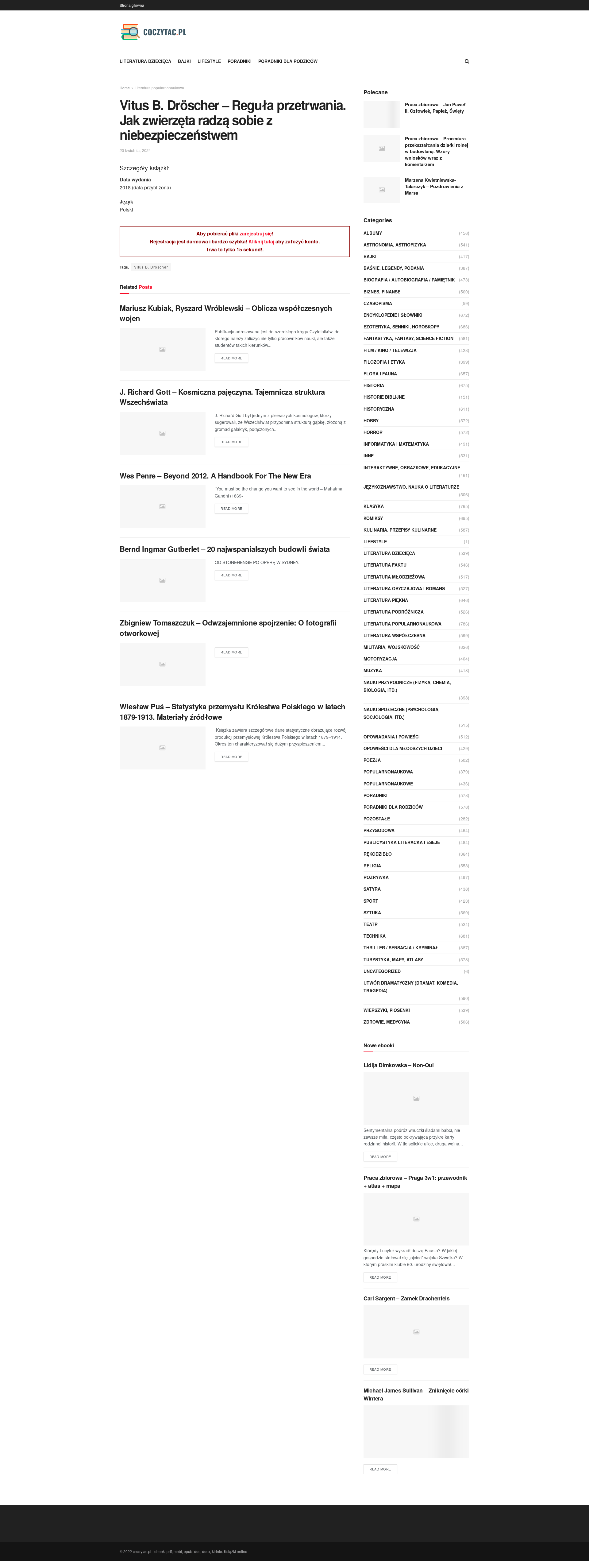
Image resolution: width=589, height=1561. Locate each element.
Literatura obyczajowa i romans (404, 588)
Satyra (372, 889)
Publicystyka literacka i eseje (402, 842)
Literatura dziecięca (145, 61)
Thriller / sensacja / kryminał (401, 947)
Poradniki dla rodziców (288, 61)
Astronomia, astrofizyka (395, 245)
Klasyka (374, 506)
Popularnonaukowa (388, 772)
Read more (231, 357)
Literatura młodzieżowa (394, 577)
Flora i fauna (380, 373)
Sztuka (372, 912)
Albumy (373, 233)
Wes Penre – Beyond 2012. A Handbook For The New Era (215, 475)
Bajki (184, 61)
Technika (375, 936)
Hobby (371, 420)
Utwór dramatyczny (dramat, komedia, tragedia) (411, 987)
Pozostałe (377, 818)
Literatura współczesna (394, 635)
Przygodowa (379, 830)
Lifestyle (209, 61)
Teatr (371, 924)
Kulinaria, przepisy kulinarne (400, 530)
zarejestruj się (256, 233)
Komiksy (373, 518)
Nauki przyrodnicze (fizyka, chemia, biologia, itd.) (407, 686)
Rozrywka (376, 877)
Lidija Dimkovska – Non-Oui (399, 1065)
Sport (371, 901)
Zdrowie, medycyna (387, 1022)
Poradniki (240, 61)
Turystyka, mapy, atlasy (393, 959)
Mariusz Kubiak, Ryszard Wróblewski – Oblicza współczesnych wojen (226, 313)
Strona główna (132, 5)
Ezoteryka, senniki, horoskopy (401, 326)
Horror (373, 432)
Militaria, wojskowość (392, 647)
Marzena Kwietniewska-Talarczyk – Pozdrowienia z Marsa (434, 186)
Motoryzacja (380, 659)
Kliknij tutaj (261, 241)
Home (125, 87)
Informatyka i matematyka (396, 444)
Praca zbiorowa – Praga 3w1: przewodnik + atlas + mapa (415, 1181)
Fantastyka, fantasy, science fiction (408, 338)
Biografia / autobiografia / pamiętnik (409, 280)
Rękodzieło (378, 854)
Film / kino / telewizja (390, 350)
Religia (372, 865)
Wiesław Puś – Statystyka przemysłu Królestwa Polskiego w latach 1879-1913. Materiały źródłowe (232, 711)
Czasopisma (378, 303)
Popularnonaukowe (388, 783)
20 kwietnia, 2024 (135, 150)
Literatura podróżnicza (394, 612)
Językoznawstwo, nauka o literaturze (411, 487)
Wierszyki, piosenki (387, 1010)
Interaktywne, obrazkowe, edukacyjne (412, 467)
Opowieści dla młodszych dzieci (403, 748)
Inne (369, 455)
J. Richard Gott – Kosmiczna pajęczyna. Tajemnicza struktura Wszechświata (222, 396)
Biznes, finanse (382, 292)
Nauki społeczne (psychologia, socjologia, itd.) (402, 713)
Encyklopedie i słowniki (393, 315)
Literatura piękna (386, 600)
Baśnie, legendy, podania (394, 268)
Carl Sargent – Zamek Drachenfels (406, 1298)
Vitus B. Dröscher (151, 266)
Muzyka (373, 670)
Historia (374, 385)
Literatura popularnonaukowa (159, 87)
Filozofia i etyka (384, 362)
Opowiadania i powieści (392, 737)
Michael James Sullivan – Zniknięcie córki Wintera (416, 1394)
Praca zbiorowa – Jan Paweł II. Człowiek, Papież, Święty (435, 107)
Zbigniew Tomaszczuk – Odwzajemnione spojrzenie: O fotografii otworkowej (228, 627)
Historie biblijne (384, 397)
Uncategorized (382, 971)
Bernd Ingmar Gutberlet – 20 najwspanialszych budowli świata (225, 549)
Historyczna (379, 409)
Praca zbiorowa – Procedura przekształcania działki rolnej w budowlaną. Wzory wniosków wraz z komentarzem (436, 151)
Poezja (372, 760)
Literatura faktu (385, 565)
